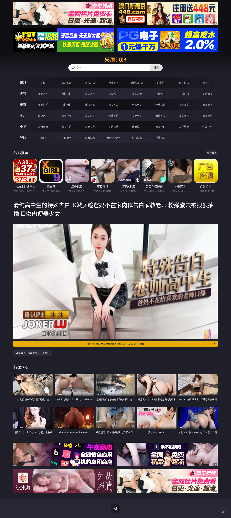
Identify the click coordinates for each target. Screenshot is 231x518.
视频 (23, 94)
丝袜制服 (160, 93)
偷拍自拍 (66, 104)
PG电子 (43, 82)
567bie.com (115, 60)
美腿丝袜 (137, 115)
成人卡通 (90, 104)
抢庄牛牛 (207, 82)
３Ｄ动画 (113, 93)
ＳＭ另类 (207, 93)
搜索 (156, 67)
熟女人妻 (137, 93)
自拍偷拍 (66, 93)
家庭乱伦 (66, 126)
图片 (23, 116)
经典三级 (160, 104)
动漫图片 (113, 115)
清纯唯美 (160, 115)
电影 (23, 105)
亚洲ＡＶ (43, 93)
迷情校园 (137, 126)
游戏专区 (113, 82)
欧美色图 (90, 115)
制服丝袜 (137, 104)
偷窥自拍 (43, 115)
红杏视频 (137, 137)
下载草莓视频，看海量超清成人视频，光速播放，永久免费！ (115, 343)
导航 (23, 138)
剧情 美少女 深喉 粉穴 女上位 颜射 (33, 353)
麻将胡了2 (137, 82)
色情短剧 (160, 137)
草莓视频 (90, 137)
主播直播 (184, 93)
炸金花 (160, 82)
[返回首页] (223, 511)
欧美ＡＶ (90, 93)
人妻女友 (90, 126)
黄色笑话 (184, 126)
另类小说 (160, 126)
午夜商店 (66, 137)
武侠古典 (113, 126)
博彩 (23, 83)
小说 (23, 127)
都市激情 (43, 126)
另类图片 (207, 115)
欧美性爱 (113, 104)
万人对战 (90, 82)
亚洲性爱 (43, 104)
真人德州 (66, 82)
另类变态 (207, 104)
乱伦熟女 (184, 104)
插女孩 (43, 137)
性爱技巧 (207, 126)
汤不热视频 (113, 137)
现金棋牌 (184, 82)
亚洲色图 (66, 115)
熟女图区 (184, 115)
